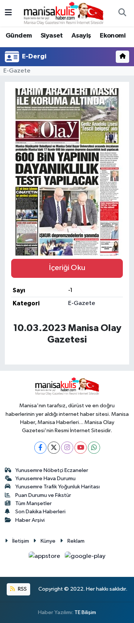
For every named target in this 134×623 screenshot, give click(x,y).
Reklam (75, 541)
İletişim (20, 541)
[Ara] (122, 13)
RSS (22, 589)
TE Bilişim (85, 612)
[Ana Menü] (8, 13)
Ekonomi (112, 35)
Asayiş (81, 35)
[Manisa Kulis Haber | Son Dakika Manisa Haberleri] (63, 13)
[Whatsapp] (94, 447)
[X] (54, 447)
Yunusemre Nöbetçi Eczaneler (51, 470)
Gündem (19, 35)
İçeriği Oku (67, 268)
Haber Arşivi (30, 520)
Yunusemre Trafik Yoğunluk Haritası (57, 486)
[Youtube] (80, 447)
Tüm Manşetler (33, 503)
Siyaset (52, 35)
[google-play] (85, 558)
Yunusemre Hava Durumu (45, 478)
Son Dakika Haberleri (40, 511)
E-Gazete (17, 71)
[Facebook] (40, 447)
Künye (48, 541)
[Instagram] (67, 447)
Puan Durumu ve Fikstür (43, 495)
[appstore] (45, 558)
